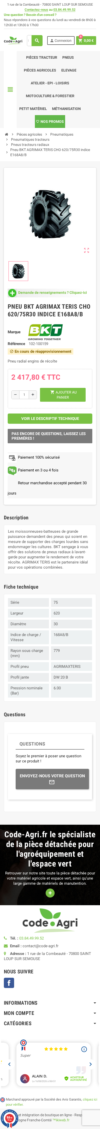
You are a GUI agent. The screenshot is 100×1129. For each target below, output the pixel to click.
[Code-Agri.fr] (13, 40)
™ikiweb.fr (60, 1120)
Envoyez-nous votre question (52, 775)
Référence (16, 343)
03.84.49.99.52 (64, 10)
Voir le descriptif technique (50, 418)
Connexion (61, 40)
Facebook (9, 983)
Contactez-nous (36, 10)
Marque (14, 332)
